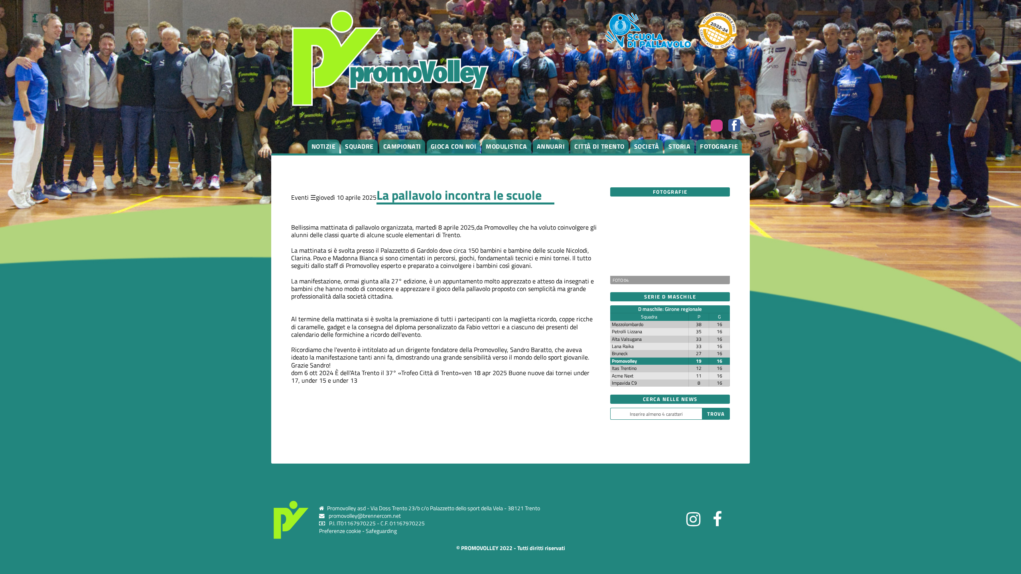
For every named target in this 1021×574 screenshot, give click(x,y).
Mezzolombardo (627, 324)
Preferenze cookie (340, 531)
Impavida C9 (624, 383)
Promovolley (624, 361)
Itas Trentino (624, 368)
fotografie (719, 146)
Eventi (300, 197)
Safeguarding (381, 531)
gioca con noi (454, 146)
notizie (323, 146)
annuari (551, 146)
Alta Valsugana (627, 339)
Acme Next (622, 375)
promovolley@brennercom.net (365, 516)
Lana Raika (623, 346)
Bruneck (620, 353)
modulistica (506, 146)
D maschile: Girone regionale (670, 309)
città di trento (599, 146)
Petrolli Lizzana (627, 331)
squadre (359, 146)
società (646, 146)
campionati (402, 146)
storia (679, 146)
